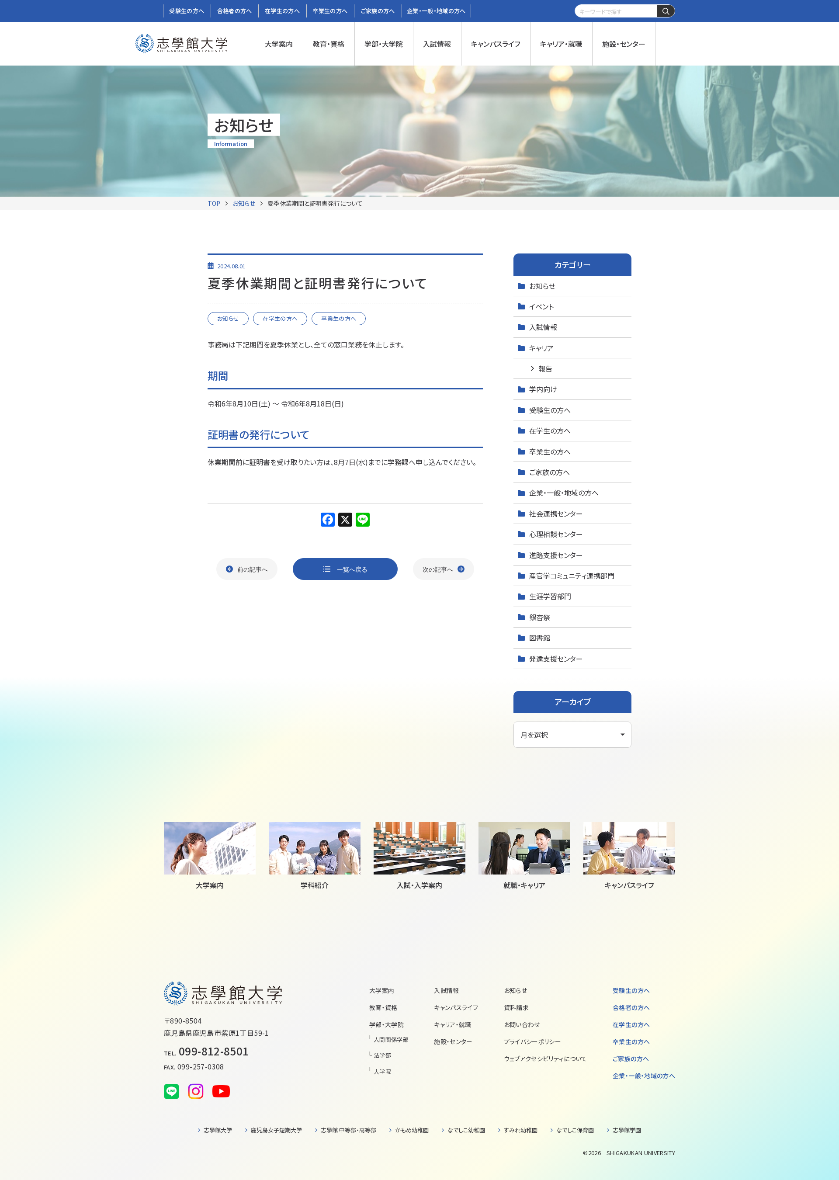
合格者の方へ (631, 1007)
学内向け (543, 389)
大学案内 (381, 990)
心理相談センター (556, 534)
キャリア (541, 348)
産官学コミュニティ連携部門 (571, 575)
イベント (541, 306)
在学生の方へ (550, 430)
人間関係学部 (391, 1039)
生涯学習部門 (550, 596)
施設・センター (453, 1041)
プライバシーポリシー (533, 1041)
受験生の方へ (550, 410)
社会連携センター (556, 513)
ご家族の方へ (549, 472)
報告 (545, 368)
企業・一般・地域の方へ (564, 492)
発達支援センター (556, 658)
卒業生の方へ (550, 451)
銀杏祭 (539, 617)
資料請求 (516, 1007)
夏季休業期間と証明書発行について (315, 203)
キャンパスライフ (456, 1007)
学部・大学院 (386, 1024)
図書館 (539, 637)
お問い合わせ (522, 1024)
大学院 (382, 1071)
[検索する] (666, 11)
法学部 (382, 1055)
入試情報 (543, 327)
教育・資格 (383, 1007)
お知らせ (243, 203)
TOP (214, 203)
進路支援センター (556, 555)
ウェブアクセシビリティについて (545, 1058)
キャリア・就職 (452, 1024)
